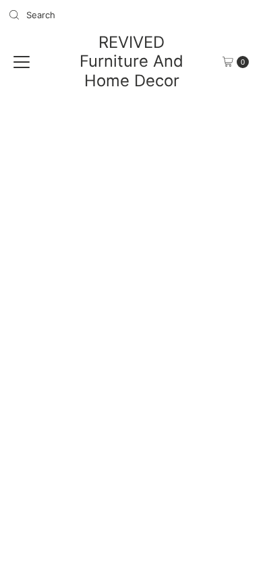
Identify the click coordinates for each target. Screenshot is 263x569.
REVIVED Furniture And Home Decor (131, 61)
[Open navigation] (21, 62)
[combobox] (64, 14)
